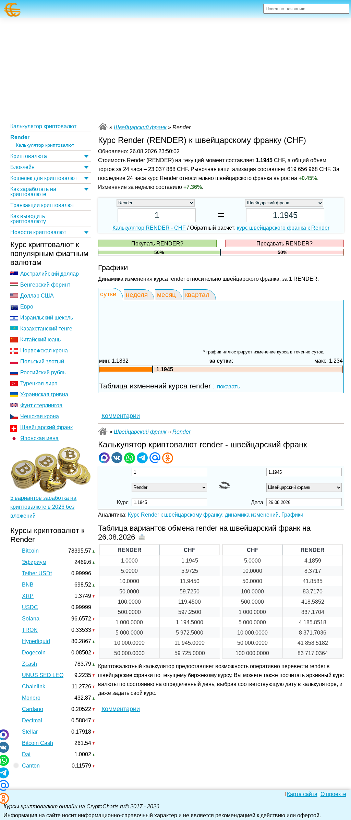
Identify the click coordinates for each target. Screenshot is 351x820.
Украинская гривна (44, 394)
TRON (30, 630)
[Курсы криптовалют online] (12, 10)
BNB (28, 585)
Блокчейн (22, 167)
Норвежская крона (44, 350)
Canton (31, 766)
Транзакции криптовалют (42, 205)
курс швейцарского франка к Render (283, 228)
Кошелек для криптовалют (43, 178)
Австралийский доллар (49, 274)
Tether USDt (37, 573)
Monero (31, 698)
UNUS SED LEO (42, 675)
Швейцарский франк (46, 427)
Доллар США (37, 296)
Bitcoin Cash (37, 743)
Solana (30, 619)
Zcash (29, 664)
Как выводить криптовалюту (28, 219)
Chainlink (33, 686)
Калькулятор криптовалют (43, 126)
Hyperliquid (36, 641)
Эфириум (34, 562)
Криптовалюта (28, 156)
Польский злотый (42, 361)
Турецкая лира (39, 383)
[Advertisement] (175, 70)
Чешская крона (39, 416)
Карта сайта (302, 794)
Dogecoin (34, 652)
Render (19, 137)
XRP (28, 596)
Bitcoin (30, 551)
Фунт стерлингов (41, 405)
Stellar (30, 732)
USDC (30, 607)
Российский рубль (42, 372)
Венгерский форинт (45, 285)
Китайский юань (40, 339)
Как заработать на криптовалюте (33, 191)
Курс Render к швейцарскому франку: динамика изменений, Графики (215, 515)
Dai (26, 754)
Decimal (32, 720)
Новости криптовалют (38, 232)
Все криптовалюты (103, 126)
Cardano (32, 709)
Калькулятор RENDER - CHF (149, 228)
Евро (26, 307)
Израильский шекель (46, 318)
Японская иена (39, 438)
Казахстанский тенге (46, 328)
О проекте (333, 794)
